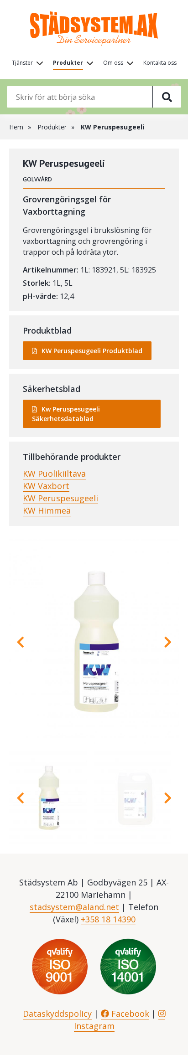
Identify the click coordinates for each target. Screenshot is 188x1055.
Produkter (68, 63)
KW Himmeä (47, 510)
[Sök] (166, 97)
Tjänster (22, 63)
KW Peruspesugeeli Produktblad (92, 350)
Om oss (113, 63)
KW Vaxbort (46, 485)
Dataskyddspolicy (57, 1013)
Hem (16, 127)
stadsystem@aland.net (74, 906)
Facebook (129, 1013)
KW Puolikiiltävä (54, 473)
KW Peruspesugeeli (60, 498)
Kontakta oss (160, 63)
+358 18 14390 (108, 919)
